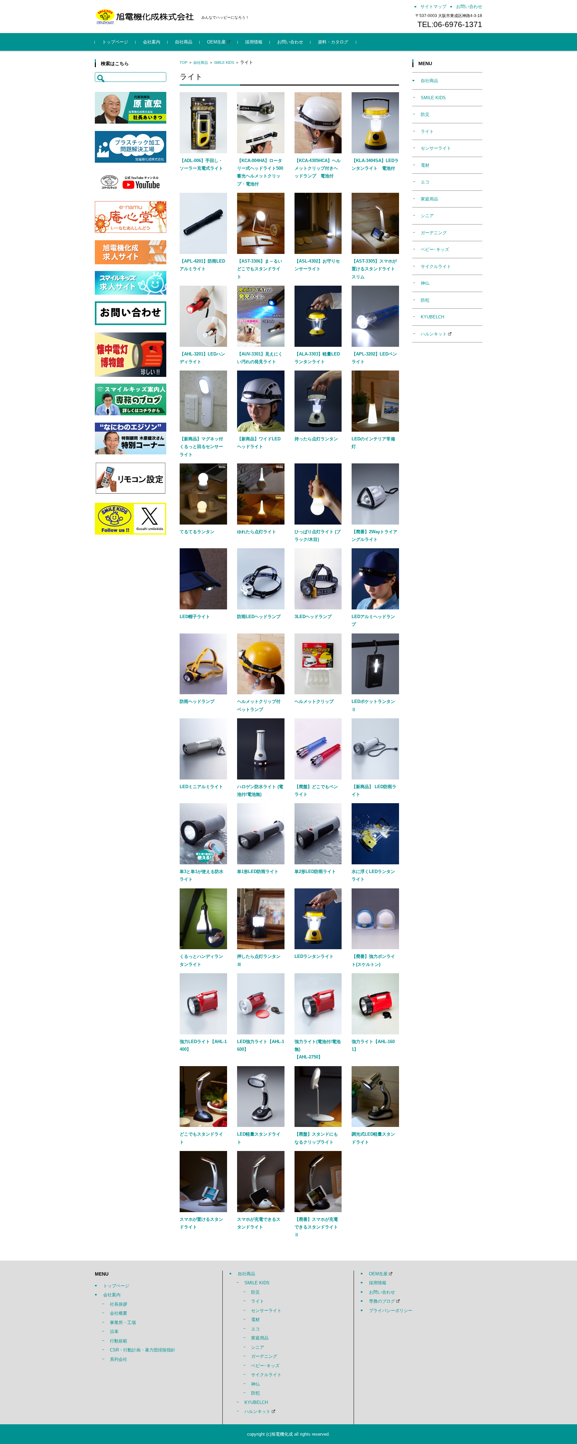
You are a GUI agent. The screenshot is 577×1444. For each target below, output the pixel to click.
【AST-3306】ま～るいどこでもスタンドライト (259, 269)
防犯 (425, 300)
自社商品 (183, 41)
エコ (425, 181)
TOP (183, 62)
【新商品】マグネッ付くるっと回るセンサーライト (201, 446)
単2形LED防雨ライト (315, 871)
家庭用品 (429, 198)
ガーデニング (434, 232)
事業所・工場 (123, 1322)
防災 (425, 114)
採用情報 (253, 41)
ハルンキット (434, 333)
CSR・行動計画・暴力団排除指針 (142, 1349)
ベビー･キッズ (435, 249)
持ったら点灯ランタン (316, 438)
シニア (427, 215)
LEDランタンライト (314, 956)
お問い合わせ (290, 41)
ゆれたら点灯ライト (256, 531)
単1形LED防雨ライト (257, 871)
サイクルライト (436, 266)
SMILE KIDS (224, 62)
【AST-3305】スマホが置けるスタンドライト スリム (375, 269)
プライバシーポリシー (390, 1310)
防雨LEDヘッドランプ (258, 616)
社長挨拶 (118, 1304)
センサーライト (436, 148)
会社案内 (151, 41)
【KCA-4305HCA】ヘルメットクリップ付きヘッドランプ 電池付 (318, 168)
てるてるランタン (197, 531)
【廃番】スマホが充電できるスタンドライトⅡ (316, 1227)
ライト (427, 131)
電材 (425, 165)
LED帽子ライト (195, 616)
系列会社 (118, 1359)
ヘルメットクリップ (314, 701)
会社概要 (118, 1313)
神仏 (425, 283)
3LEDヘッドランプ (313, 616)
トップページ (115, 41)
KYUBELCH (432, 316)
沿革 (114, 1331)
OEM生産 (216, 41)
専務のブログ (382, 1301)
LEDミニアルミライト (201, 786)
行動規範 (118, 1340)
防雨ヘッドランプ (197, 701)
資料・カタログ (333, 41)
